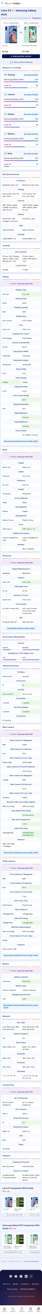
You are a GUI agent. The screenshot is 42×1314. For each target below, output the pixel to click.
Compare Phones (15, 1261)
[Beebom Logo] (12, 3)
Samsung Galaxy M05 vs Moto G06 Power (15, 1252)
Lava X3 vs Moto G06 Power (14, 1214)
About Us (6, 1284)
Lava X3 (4, 45)
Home (4, 1261)
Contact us (25, 1284)
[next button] (37, 1206)
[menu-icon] (2, 3)
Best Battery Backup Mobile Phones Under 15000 (20, 1006)
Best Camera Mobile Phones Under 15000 (21, 852)
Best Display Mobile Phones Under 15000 (21, 441)
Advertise (35, 1284)
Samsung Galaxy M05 (29, 45)
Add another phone (21, 56)
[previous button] (5, 1206)
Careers (15, 1284)
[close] (19, 26)
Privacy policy (12, 1289)
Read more (37, 18)
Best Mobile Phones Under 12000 (21, 628)
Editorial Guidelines (27, 1289)
